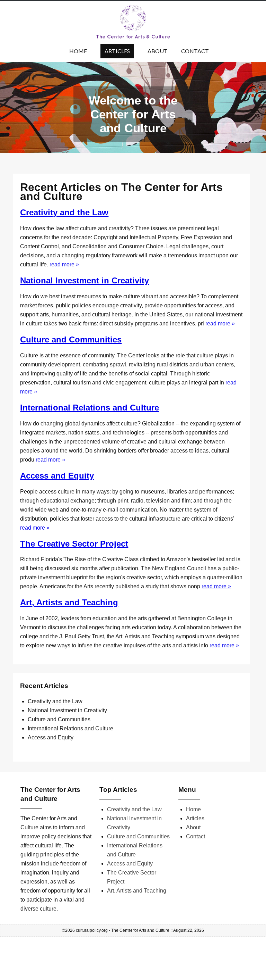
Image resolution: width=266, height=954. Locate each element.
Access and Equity (57, 475)
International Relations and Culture (89, 407)
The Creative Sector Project (74, 543)
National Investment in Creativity (84, 280)
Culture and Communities (71, 339)
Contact (195, 51)
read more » (64, 264)
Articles (117, 51)
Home (78, 51)
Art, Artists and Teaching (69, 602)
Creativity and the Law (64, 212)
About (158, 51)
